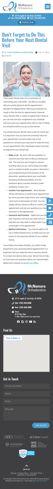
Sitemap (14, 473)
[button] (48, 6)
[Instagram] (26, 321)
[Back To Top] (26, 465)
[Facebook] (18, 321)
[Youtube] (30, 321)
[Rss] (34, 321)
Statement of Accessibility (26, 475)
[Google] (22, 321)
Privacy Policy (23, 473)
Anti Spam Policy (36, 473)
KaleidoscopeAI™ (41, 481)
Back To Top (26, 469)
